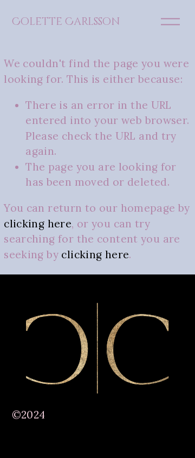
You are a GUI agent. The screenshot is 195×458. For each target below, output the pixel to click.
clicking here (38, 223)
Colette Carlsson (66, 22)
